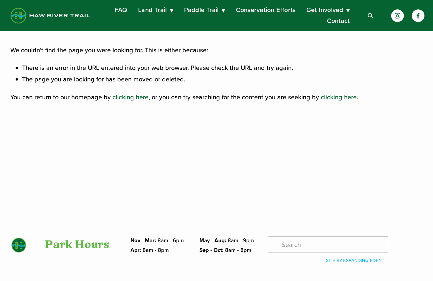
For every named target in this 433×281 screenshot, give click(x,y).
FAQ (121, 9)
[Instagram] (397, 15)
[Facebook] (418, 15)
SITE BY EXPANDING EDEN (354, 260)
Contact (338, 20)
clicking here (130, 97)
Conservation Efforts (265, 9)
